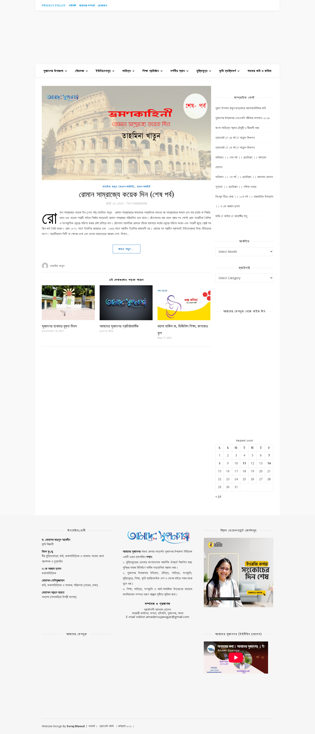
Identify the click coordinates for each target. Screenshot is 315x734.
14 (269, 463)
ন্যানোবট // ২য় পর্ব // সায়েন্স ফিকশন (235, 137)
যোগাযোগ (102, 5)
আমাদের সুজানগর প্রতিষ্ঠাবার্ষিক (119, 326)
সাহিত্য (126, 71)
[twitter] (272, 5)
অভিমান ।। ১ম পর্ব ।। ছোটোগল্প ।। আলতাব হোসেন (244, 177)
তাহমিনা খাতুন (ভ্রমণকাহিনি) (119, 186)
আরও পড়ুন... (126, 249)
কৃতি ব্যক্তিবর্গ (227, 71)
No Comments (136, 203)
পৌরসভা (79, 71)
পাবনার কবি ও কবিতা (260, 71)
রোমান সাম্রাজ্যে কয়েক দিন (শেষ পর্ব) (126, 194)
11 (244, 463)
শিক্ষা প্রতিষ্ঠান (150, 71)
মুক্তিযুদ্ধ (202, 71)
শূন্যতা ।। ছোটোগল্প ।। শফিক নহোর (235, 186)
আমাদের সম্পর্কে (86, 5)
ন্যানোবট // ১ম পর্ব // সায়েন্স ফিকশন (235, 147)
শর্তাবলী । (93, 726)
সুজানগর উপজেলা (53, 71)
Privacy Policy (54, 5)
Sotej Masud (76, 726)
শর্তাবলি (72, 5)
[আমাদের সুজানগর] (157, 37)
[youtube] (254, 5)
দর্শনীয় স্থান (178, 71)
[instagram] (266, 5)
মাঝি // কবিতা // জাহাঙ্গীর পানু (231, 216)
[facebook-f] (260, 5)
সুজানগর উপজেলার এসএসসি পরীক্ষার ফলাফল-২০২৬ (242, 118)
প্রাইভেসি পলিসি (106, 726)
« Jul (218, 496)
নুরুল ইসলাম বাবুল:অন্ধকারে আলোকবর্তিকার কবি (240, 108)
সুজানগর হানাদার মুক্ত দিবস (59, 326)
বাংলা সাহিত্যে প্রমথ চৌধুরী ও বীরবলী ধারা (237, 128)
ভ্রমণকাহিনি (143, 186)
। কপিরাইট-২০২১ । (125, 726)
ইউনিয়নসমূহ (103, 71)
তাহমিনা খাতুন (57, 266)
